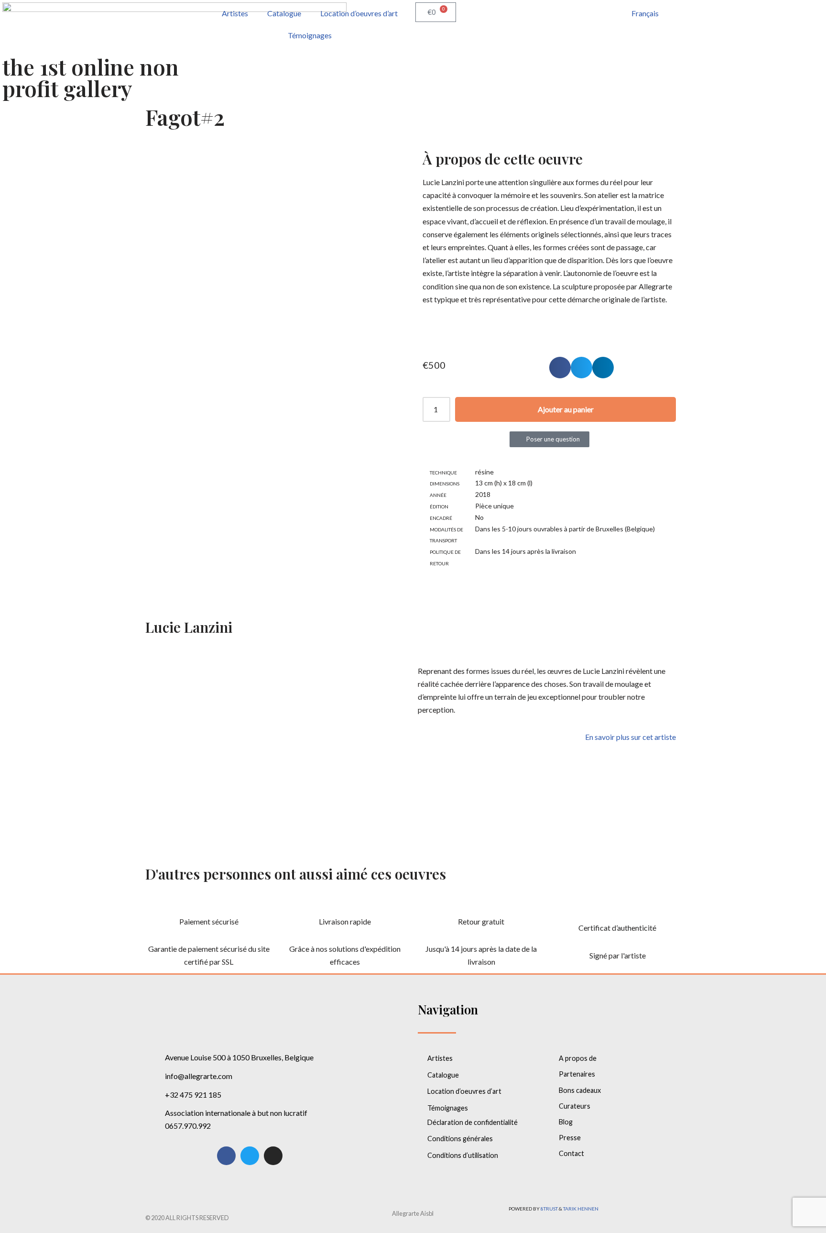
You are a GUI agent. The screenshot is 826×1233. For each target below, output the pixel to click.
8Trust (549, 1208)
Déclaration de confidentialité (472, 1122)
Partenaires (577, 1074)
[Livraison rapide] (345, 903)
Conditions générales (460, 1138)
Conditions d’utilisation (462, 1155)
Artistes (235, 13)
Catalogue (284, 13)
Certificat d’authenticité (617, 927)
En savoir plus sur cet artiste (630, 736)
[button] (560, 367)
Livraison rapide (345, 921)
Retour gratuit (481, 921)
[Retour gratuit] (481, 903)
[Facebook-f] (226, 1155)
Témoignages (310, 35)
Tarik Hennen (580, 1208)
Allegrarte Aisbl (413, 1213)
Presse (570, 1138)
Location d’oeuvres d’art (359, 13)
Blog (566, 1122)
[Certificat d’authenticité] (618, 909)
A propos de (578, 1058)
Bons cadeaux (580, 1090)
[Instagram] (273, 1155)
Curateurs (574, 1106)
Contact (571, 1153)
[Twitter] (249, 1155)
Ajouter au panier (566, 409)
